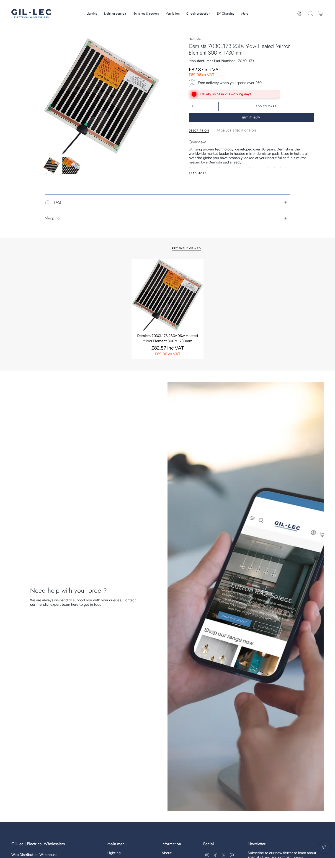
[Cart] (321, 13)
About (167, 853)
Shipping (52, 218)
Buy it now (251, 117)
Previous (43, 95)
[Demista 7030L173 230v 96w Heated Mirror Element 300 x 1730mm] (167, 295)
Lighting (114, 853)
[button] (92, 13)
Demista (195, 39)
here (74, 604)
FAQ (57, 202)
